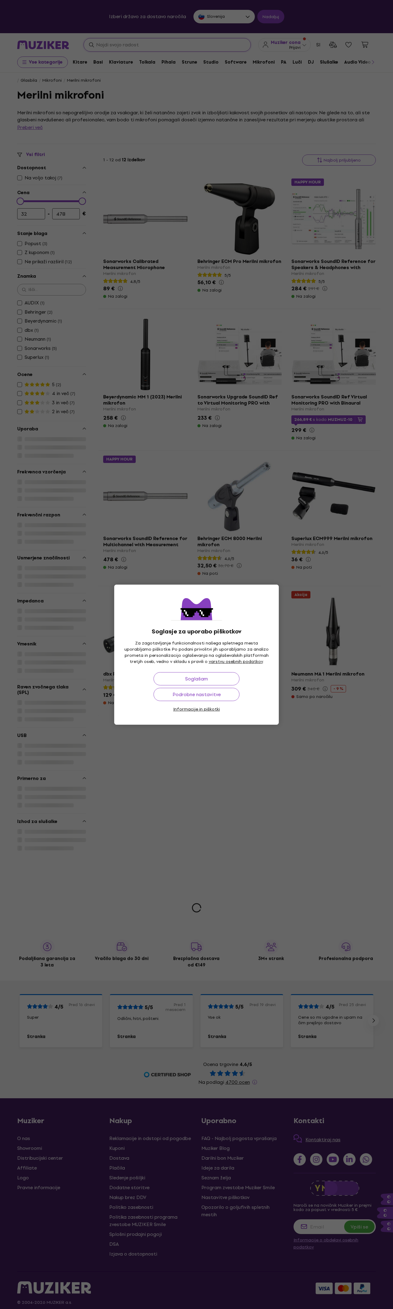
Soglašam (196, 679)
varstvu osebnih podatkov (236, 661)
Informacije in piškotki (196, 709)
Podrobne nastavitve (197, 694)
